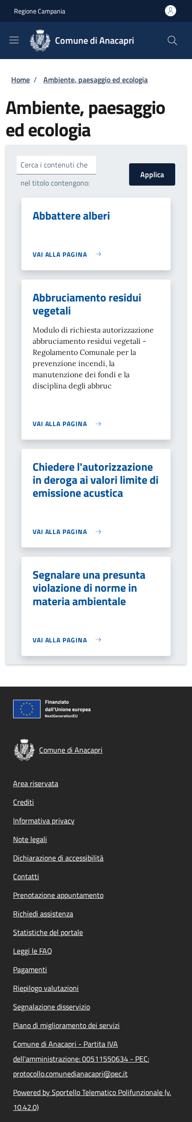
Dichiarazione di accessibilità (58, 857)
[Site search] (172, 40)
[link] (69, 254)
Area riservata (35, 783)
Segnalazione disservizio (51, 1006)
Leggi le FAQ (32, 950)
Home (20, 79)
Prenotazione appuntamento (58, 895)
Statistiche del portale (48, 932)
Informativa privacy (44, 820)
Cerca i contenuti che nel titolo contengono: (55, 173)
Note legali (30, 839)
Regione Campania (39, 11)
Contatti (26, 876)
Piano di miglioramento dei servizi (66, 1025)
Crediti (23, 802)
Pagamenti (30, 969)
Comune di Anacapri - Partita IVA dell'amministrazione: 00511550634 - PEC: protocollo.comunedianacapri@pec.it (81, 1058)
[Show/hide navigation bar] (14, 40)
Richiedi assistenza (43, 913)
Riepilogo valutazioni (46, 988)
